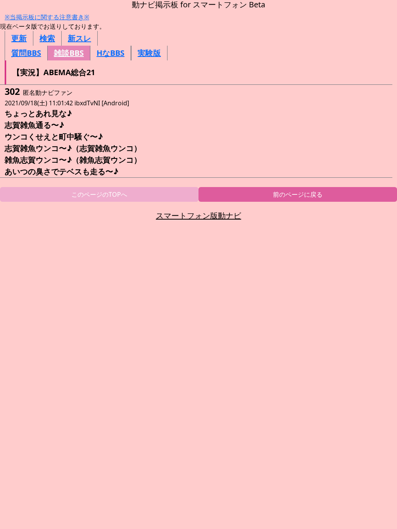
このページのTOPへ (99, 194)
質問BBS (26, 53)
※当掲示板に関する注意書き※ (47, 17)
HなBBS (110, 53)
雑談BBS (69, 53)
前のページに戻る (298, 194)
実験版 (149, 53)
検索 (47, 38)
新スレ (79, 38)
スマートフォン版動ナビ (198, 215)
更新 (19, 38)
